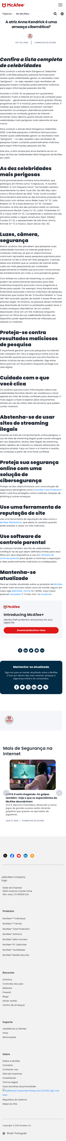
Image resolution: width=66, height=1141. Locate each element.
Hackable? (15, 594)
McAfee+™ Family (12, 923)
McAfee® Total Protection (16, 928)
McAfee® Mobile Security (16, 955)
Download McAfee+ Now (31, 630)
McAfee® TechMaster (14, 949)
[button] (62, 13)
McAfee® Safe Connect (15, 939)
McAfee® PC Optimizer (15, 944)
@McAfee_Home (21, 590)
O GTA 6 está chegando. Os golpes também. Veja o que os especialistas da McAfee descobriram (31, 798)
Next (59, 793)
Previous (6, 793)
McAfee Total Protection (48, 489)
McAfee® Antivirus (12, 934)
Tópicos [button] (7, 13)
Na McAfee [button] (22, 13)
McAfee (58, 584)
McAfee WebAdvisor (11, 522)
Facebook (46, 594)
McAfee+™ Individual (14, 918)
